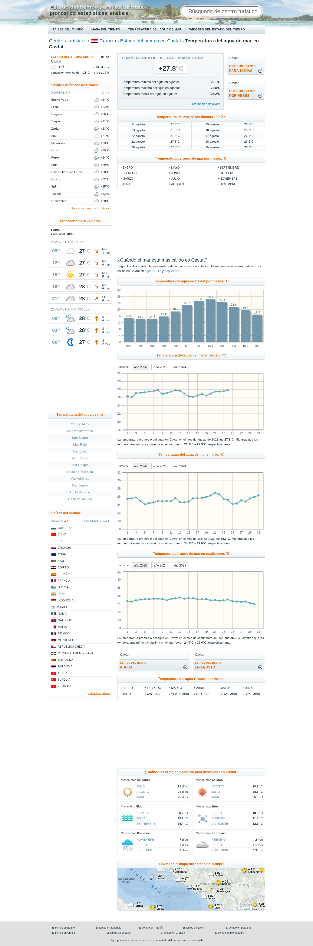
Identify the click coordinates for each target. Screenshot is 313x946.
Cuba (62, 554)
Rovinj (55, 179)
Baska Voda (59, 99)
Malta (62, 626)
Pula (54, 164)
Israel (62, 607)
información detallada (205, 104)
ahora (133, 665)
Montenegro (68, 640)
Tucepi (56, 193)
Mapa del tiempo (105, 29)
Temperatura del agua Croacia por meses (191, 679)
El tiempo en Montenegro (229, 932)
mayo (175, 167)
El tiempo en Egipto (63, 927)
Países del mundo (68, 29)
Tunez (62, 673)
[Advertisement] (80, 379)
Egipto (63, 567)
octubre (227, 173)
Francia (64, 580)
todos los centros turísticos (91, 208)
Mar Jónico (80, 485)
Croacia (107, 40)
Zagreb (56, 121)
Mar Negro (80, 437)
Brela (55, 107)
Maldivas (65, 620)
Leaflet (246, 908)
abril (126, 184)
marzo (127, 178)
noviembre (228, 178)
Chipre (63, 541)
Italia (62, 613)
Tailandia (65, 666)
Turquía (64, 679)
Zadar (55, 128)
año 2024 (179, 367)
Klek (54, 135)
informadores (146, 940)
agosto (177, 184)
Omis (55, 150)
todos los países (99, 693)
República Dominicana (75, 653)
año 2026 (140, 367)
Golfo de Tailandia (80, 472)
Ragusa (56, 114)
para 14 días (242, 69)
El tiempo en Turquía (151, 927)
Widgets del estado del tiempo (217, 29)
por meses (242, 93)
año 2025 (160, 367)
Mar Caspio (80, 465)
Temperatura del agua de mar (155, 29)
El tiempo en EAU (192, 927)
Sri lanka (65, 659)
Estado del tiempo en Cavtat (150, 40)
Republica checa (71, 646)
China (62, 534)
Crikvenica (58, 201)
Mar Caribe (80, 458)
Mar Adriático (80, 478)
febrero (129, 173)
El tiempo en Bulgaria (238, 927)
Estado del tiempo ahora (72, 57)
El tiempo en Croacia (173, 932)
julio (175, 178)
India (62, 593)
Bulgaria (65, 528)
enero (127, 167)
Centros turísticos (68, 40)
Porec (55, 157)
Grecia (63, 587)
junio (175, 173)
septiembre (229, 167)
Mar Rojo (80, 444)
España (63, 574)
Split (54, 186)
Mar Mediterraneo (80, 431)
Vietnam (64, 686)
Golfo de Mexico (80, 499)
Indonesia (66, 600)
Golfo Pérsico (80, 492)
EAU (61, 560)
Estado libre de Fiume (67, 172)
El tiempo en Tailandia (108, 927)
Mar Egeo (80, 451)
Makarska (58, 143)
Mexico (63, 633)
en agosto (208, 665)
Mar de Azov (80, 424)
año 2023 (179, 565)
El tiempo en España (118, 932)
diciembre (228, 184)
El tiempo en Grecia (63, 932)
